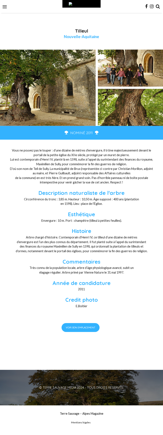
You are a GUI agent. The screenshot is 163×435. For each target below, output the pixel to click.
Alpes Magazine (92, 413)
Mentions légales (81, 422)
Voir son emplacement (80, 327)
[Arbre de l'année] (81, 4)
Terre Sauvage (69, 413)
